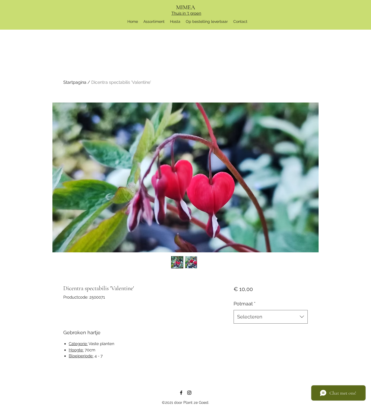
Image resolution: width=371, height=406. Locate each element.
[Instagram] (189, 392)
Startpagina (74, 82)
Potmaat (245, 303)
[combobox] (271, 317)
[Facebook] (181, 392)
